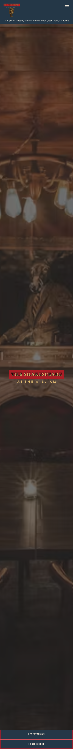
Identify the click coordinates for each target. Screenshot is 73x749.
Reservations (36, 734)
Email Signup (37, 744)
